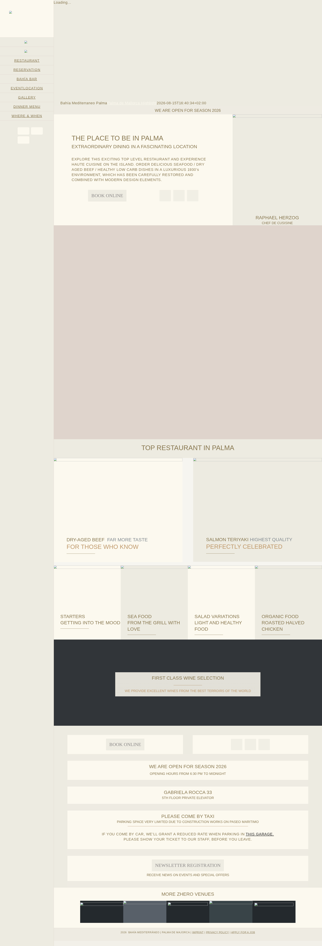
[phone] (193, 196)
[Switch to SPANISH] (27, 51)
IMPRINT (198, 932)
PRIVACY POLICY (217, 932)
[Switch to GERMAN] (27, 42)
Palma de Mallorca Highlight (132, 103)
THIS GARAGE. (260, 834)
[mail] (179, 196)
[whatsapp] (165, 196)
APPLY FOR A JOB (243, 932)
